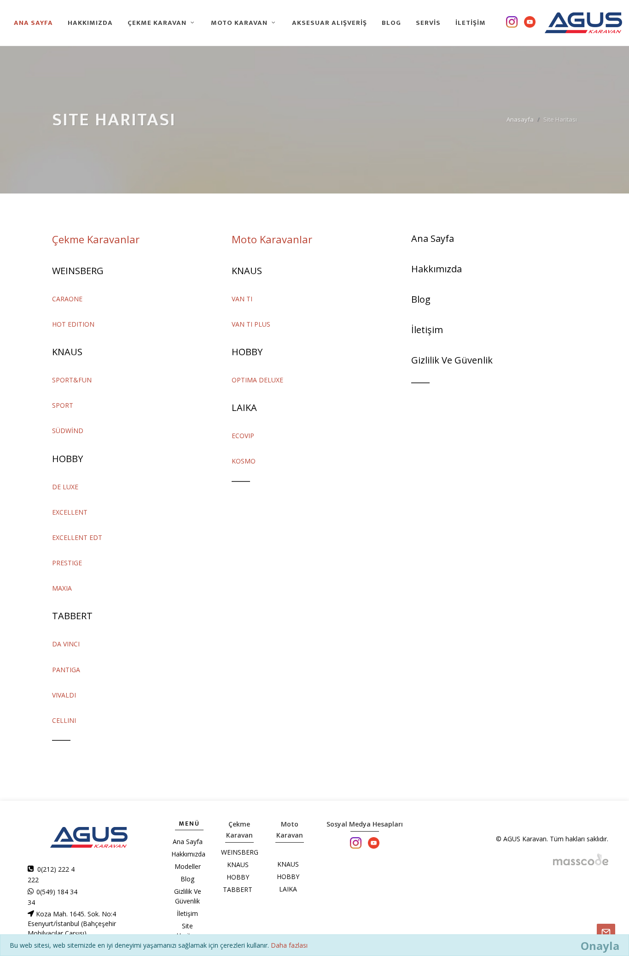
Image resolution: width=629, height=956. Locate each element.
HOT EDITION (73, 324)
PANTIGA (66, 669)
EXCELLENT (69, 512)
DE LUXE (65, 486)
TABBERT (72, 616)
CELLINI (64, 720)
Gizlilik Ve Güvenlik (452, 360)
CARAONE (67, 298)
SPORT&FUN (72, 379)
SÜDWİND (67, 430)
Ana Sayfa (432, 238)
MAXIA (62, 588)
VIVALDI (64, 695)
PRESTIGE (67, 562)
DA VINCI (66, 643)
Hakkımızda (436, 269)
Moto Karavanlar (272, 239)
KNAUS (67, 352)
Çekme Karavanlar (96, 239)
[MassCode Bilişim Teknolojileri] (580, 858)
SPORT (62, 405)
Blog (421, 299)
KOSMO (244, 461)
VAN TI (242, 298)
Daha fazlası (289, 945)
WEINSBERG (78, 270)
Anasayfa (520, 119)
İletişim (427, 329)
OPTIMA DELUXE (257, 379)
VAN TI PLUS (251, 324)
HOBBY (67, 458)
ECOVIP (243, 435)
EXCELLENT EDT (77, 537)
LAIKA (244, 407)
